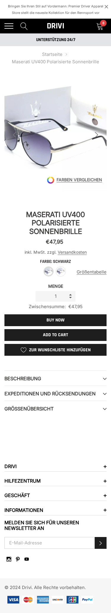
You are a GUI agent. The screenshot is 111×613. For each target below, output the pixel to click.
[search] (24, 26)
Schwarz (49, 271)
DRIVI (55, 26)
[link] (8, 559)
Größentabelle (92, 272)
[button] (101, 543)
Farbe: (55, 261)
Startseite (52, 54)
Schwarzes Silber (61, 271)
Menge (55, 286)
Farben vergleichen (79, 179)
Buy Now (55, 320)
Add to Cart (55, 335)
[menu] (8, 26)
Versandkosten (72, 252)
